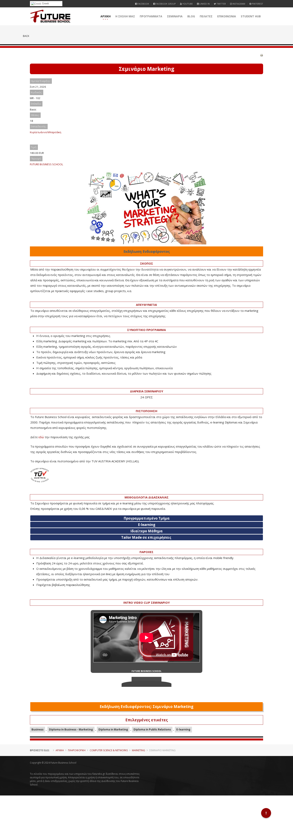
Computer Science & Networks (109, 750)
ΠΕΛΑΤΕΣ (206, 16)
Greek (45, 3)
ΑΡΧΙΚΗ (105, 16)
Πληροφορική (77, 750)
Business (37, 729)
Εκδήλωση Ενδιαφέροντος (146, 251)
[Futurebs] (50, 16)
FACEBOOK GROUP (165, 3)
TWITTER (221, 3)
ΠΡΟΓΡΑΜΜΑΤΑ (151, 16)
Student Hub (251, 16)
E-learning (183, 729)
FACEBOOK (143, 3)
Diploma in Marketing (113, 729)
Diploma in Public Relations (152, 729)
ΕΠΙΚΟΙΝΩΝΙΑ (226, 16)
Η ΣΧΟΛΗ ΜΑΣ (125, 16)
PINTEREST (257, 3)
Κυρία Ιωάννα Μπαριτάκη (45, 132)
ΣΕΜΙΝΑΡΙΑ (175, 16)
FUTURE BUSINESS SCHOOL (46, 164)
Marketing (138, 750)
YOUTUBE (187, 3)
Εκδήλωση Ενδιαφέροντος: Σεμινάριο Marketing (146, 706)
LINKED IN (204, 3)
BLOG (191, 16)
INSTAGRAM (238, 3)
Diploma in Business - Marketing (71, 729)
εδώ (41, 437)
